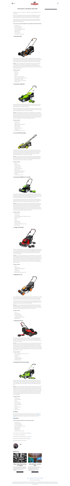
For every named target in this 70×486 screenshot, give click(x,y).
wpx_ (21, 444)
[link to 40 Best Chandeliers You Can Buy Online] (35, 458)
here (30, 436)
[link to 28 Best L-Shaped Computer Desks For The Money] (20, 458)
